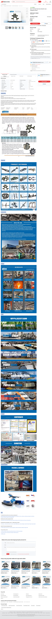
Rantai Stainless (38, 605)
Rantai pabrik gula (15, 595)
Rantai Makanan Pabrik (26, 605)
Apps (43, 4)
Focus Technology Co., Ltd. (24, 614)
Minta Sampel (44, 25)
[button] (33, 76)
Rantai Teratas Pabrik (19, 605)
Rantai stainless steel (28, 595)
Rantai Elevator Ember (41, 595)
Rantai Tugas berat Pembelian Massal (6, 607)
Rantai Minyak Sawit (3, 595)
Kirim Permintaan (35, 23)
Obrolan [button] (46, 23)
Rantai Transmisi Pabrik (12, 605)
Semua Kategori (4, 4)
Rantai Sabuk (33, 605)
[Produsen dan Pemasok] (5, 2)
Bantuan (40, 4)
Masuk (50, 2)
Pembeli (35, 4)
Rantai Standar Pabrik (4, 605)
